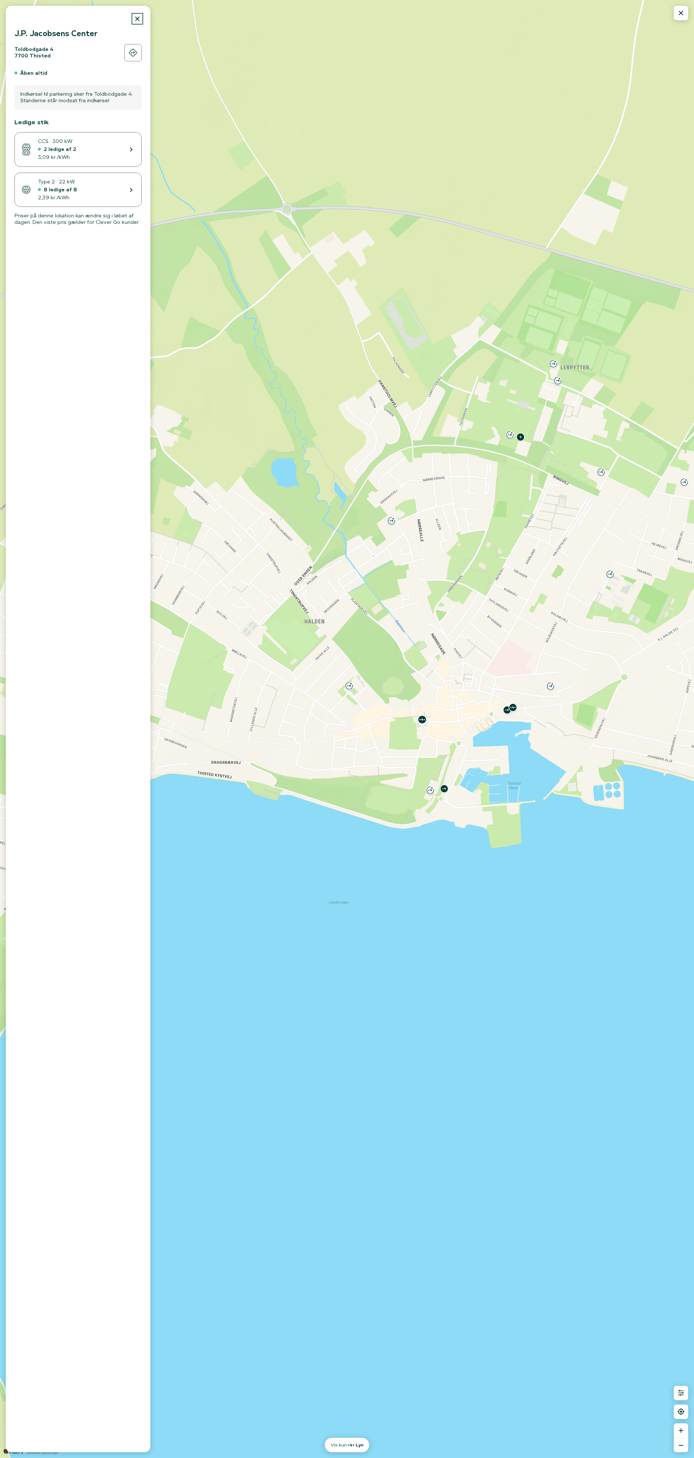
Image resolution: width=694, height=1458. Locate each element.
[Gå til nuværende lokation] (681, 1412)
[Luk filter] (681, 1393)
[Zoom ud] (681, 1445)
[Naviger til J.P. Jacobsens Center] (133, 52)
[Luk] (137, 18)
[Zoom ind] (681, 1430)
